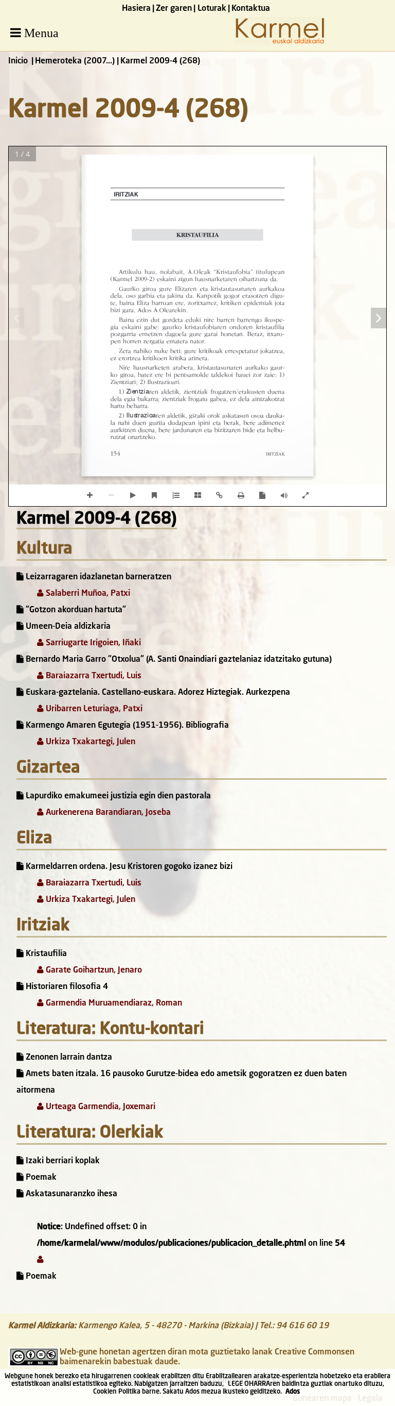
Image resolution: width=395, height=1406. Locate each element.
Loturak (212, 9)
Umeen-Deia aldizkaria (67, 627)
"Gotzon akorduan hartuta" (75, 610)
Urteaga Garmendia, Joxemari (99, 1107)
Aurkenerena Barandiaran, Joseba (107, 813)
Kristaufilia (45, 954)
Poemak (40, 1178)
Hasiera (136, 9)
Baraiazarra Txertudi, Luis (92, 676)
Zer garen (174, 9)
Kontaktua (250, 9)
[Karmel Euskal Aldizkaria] (280, 43)
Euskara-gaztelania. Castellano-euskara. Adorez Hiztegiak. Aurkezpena (157, 693)
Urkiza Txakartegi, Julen (89, 742)
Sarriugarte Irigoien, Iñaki (92, 643)
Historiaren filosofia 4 (66, 987)
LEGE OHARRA (249, 1384)
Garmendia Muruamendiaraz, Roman (113, 1003)
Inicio (18, 61)
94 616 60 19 (302, 1326)
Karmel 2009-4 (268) (96, 519)
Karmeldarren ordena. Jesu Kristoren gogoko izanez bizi (128, 867)
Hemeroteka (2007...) (75, 61)
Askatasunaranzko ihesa (70, 1194)
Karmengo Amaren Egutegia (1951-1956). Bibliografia (126, 726)
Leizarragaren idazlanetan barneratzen (97, 577)
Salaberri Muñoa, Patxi (87, 594)
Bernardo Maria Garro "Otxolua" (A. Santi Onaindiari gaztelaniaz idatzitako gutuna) (178, 660)
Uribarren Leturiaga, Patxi (93, 709)
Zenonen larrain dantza (68, 1057)
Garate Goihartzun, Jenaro (93, 970)
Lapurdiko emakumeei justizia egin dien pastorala (117, 796)
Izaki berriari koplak (62, 1161)
